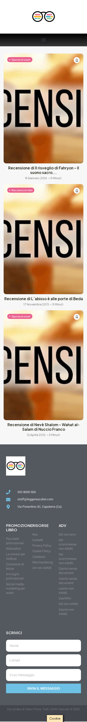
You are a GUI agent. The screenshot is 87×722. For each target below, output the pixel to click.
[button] (44, 40)
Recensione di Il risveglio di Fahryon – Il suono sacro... (43, 170)
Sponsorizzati (21, 59)
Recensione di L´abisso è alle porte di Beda (43, 298)
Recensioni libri (22, 190)
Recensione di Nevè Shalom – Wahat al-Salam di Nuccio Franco (43, 426)
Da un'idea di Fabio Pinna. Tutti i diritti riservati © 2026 (43, 709)
